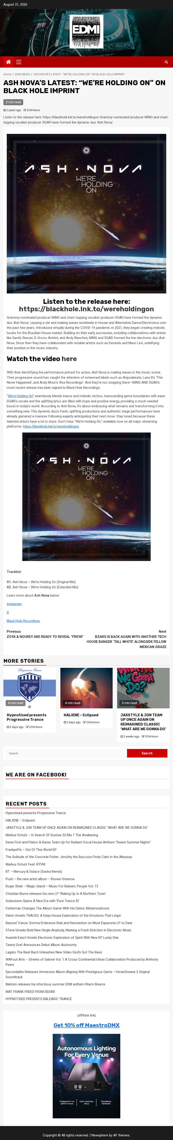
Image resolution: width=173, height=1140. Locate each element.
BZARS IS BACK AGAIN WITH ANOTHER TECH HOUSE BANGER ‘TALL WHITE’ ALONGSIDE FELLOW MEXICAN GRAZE (126, 639)
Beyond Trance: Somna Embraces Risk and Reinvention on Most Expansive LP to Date (69, 923)
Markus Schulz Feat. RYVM (25, 864)
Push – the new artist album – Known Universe (40, 879)
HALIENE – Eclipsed (81, 715)
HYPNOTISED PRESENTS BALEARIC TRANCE (39, 999)
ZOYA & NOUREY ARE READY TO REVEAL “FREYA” (45, 634)
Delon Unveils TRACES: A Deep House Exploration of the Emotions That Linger (63, 915)
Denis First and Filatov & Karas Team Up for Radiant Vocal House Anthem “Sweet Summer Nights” (78, 842)
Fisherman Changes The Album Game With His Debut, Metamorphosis (57, 908)
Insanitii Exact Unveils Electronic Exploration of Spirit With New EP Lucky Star (62, 938)
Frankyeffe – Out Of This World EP (31, 850)
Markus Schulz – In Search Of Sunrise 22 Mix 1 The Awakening (52, 835)
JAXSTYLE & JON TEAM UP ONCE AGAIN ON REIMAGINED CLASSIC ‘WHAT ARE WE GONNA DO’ (143, 722)
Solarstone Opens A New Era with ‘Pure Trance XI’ (42, 901)
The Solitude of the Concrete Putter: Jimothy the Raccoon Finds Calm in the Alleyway (69, 857)
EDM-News (33, 110)
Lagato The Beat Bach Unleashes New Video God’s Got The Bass (54, 952)
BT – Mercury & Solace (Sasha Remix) (34, 872)
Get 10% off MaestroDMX (87, 1025)
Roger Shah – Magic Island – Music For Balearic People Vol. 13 (52, 886)
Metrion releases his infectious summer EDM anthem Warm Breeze (55, 984)
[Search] (166, 62)
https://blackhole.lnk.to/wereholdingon (86, 309)
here (69, 359)
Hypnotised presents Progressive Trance (26, 717)
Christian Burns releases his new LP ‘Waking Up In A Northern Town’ (56, 894)
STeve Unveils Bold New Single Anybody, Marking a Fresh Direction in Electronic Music (69, 930)
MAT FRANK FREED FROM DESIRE (30, 992)
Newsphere (99, 1135)
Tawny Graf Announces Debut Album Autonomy (41, 945)
